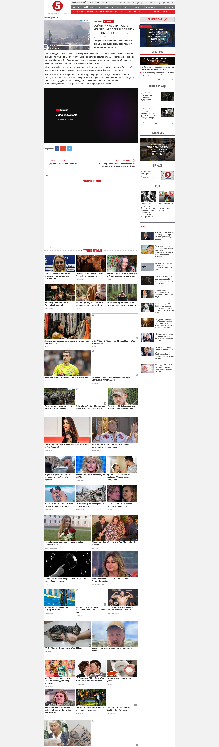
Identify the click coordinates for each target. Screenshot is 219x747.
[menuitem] (76, 7)
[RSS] (172, 3)
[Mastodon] (159, 3)
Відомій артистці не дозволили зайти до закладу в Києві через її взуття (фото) (165, 293)
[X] (155, 3)
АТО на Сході (108, 21)
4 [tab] (163, 79)
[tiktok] (142, 3)
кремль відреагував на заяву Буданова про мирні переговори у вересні (164, 235)
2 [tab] (155, 79)
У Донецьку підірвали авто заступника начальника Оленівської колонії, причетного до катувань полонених (158, 69)
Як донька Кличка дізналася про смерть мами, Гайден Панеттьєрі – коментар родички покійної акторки (164, 251)
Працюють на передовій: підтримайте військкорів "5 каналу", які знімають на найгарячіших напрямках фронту (150, 101)
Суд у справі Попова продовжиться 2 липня (65, 164)
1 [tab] (152, 79)
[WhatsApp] (151, 3)
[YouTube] (168, 3)
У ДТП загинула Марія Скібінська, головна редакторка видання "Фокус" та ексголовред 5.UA (164, 308)
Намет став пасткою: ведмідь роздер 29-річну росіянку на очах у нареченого (164, 280)
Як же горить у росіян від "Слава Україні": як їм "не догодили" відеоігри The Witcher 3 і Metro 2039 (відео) (165, 323)
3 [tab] (159, 79)
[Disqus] (91, 216)
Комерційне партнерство (146, 173)
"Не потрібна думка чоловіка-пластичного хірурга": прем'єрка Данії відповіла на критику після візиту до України (164, 353)
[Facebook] (133, 3)
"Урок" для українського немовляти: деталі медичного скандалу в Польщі (164, 368)
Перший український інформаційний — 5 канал (57, 7)
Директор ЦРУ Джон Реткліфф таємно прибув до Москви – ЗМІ (163, 266)
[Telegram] (146, 3)
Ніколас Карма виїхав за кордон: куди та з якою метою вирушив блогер (164, 337)
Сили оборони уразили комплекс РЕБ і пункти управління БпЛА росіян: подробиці (158, 75)
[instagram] (138, 3)
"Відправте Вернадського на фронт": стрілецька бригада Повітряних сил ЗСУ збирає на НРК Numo (149, 116)
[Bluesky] (164, 3)
